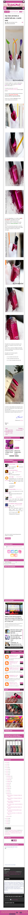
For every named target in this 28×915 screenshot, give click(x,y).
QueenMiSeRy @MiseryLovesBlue (15, 505)
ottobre (8, 781)
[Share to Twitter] (10, 440)
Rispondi (8, 469)
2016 (7, 769)
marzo (8, 793)
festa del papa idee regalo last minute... (13, 664)
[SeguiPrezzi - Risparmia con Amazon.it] (14, 548)
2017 (7, 767)
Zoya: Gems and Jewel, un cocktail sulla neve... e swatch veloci (13, 18)
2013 (7, 774)
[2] (11, 457)
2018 (7, 765)
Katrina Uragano (12, 465)
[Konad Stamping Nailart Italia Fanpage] (9, 850)
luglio (8, 786)
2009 (7, 823)
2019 (7, 764)
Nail (9, 22)
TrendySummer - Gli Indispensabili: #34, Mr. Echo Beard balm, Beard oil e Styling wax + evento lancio (16, 646)
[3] (12, 457)
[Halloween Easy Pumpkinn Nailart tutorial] (9, 444)
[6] (15, 457)
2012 (7, 776)
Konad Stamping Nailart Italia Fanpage (11, 848)
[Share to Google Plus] (12, 440)
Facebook (20, 463)
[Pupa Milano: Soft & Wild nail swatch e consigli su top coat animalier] (18, 444)
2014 (7, 772)
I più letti (14, 653)
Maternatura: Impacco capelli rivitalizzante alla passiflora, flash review (16, 633)
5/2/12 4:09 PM (19, 478)
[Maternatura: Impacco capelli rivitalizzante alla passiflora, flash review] (7, 633)
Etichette (20, 653)
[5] (14, 457)
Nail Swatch (12, 22)
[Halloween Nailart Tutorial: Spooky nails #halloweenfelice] (14, 711)
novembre (9, 779)
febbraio (8, 795)
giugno (8, 788)
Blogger (15, 463)
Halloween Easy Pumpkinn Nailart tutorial (8, 452)
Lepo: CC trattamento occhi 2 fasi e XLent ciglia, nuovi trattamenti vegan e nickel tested (16, 639)
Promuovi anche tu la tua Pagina (10, 866)
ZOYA (16, 22)
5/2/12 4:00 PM (19, 465)
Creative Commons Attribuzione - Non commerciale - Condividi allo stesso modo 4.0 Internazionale (13, 834)
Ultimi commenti (7, 653)
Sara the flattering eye (13, 471)
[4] (13, 457)
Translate (13, 565)
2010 (7, 821)
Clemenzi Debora (13, 831)
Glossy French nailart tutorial (11, 702)
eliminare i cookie (12, 914)
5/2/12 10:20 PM (18, 498)
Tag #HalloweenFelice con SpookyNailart (14, 726)
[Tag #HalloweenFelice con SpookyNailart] (14, 723)
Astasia (21, 420)
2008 (7, 825)
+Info (21, 912)
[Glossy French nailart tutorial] (14, 699)
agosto (8, 784)
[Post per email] (6, 424)
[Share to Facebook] (9, 440)
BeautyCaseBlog (12, 490)
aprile (8, 791)
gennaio (8, 817)
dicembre (9, 777)
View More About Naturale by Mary (14, 649)
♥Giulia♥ (10, 498)
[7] (16, 457)
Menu (4, 2)
